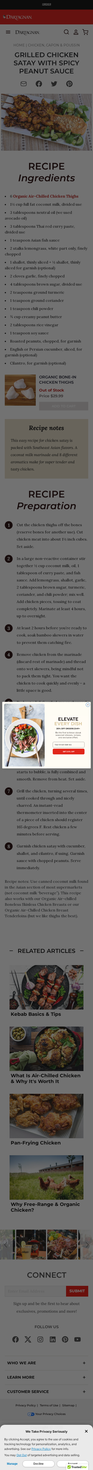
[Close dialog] (88, 705)
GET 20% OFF (69, 751)
